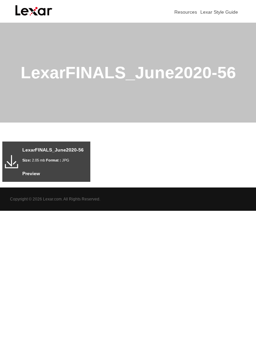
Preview (31, 173)
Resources (185, 12)
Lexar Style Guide (219, 12)
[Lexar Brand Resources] (34, 10)
